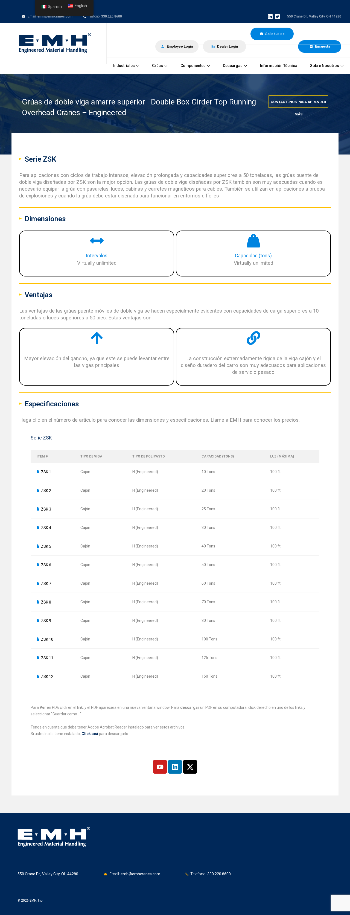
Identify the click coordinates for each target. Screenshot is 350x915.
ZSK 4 (46, 528)
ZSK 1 (46, 472)
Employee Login (179, 46)
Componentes (193, 65)
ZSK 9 (46, 621)
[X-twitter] (190, 767)
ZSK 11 (47, 658)
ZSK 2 (46, 490)
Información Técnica (278, 65)
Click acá (89, 734)
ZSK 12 (47, 676)
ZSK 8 (46, 602)
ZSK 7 (46, 583)
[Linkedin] (175, 767)
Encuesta (322, 46)
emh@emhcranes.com (54, 16)
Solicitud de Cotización (274, 36)
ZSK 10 (47, 639)
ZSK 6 (46, 565)
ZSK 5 (46, 546)
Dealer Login (227, 46)
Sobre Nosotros (324, 65)
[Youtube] (160, 767)
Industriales (124, 65)
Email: (115, 874)
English (81, 6)
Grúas (157, 65)
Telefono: (198, 874)
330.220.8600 (111, 16)
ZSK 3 (46, 509)
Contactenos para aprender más (298, 104)
